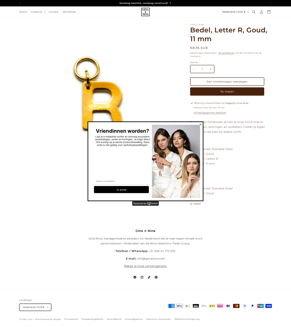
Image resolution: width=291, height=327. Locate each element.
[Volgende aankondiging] (270, 3)
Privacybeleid (71, 319)
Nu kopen (227, 91)
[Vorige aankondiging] (20, 3)
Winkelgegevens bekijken (210, 112)
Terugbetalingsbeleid (92, 319)
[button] (37, 11)
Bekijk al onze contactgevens (145, 266)
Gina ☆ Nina (33, 319)
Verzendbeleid (114, 319)
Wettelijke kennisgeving (187, 319)
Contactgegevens (134, 319)
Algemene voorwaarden (158, 319)
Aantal (194, 62)
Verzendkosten (226, 53)
